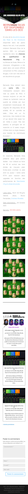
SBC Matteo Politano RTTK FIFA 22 (14, 368)
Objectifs (8, 410)
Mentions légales (13, 486)
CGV (8, 486)
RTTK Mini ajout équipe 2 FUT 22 (14, 331)
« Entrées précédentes (8, 424)
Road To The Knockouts (14, 334)
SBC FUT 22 (20, 372)
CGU (4, 486)
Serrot (8, 333)
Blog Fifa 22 (20, 333)
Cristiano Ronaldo (17, 198)
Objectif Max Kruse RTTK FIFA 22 (14, 406)
